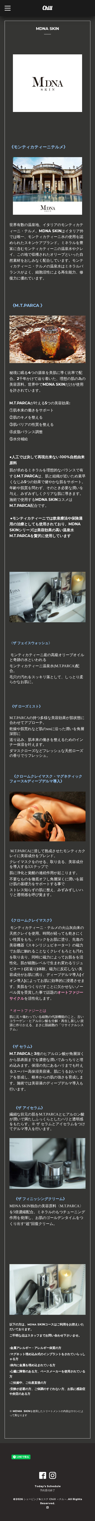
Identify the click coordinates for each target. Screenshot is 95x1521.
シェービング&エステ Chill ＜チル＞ (45, 1499)
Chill (47, 7)
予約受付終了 (47, 1490)
